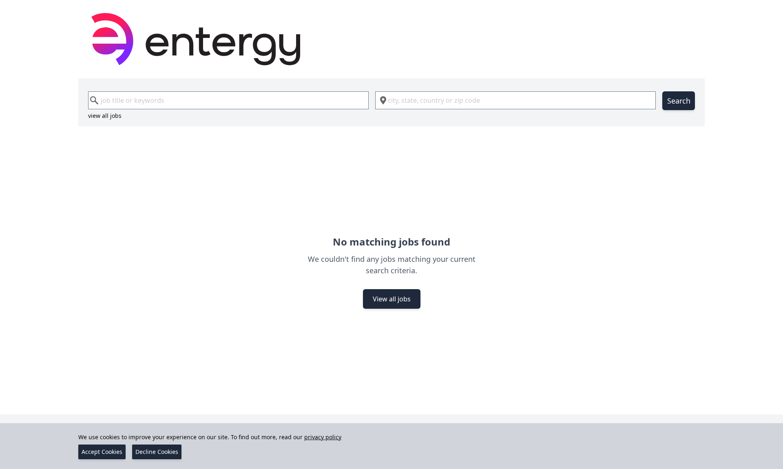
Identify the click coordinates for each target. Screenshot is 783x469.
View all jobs (392, 298)
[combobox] (228, 100)
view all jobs (105, 115)
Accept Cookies (102, 452)
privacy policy (322, 437)
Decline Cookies (156, 452)
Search (678, 101)
